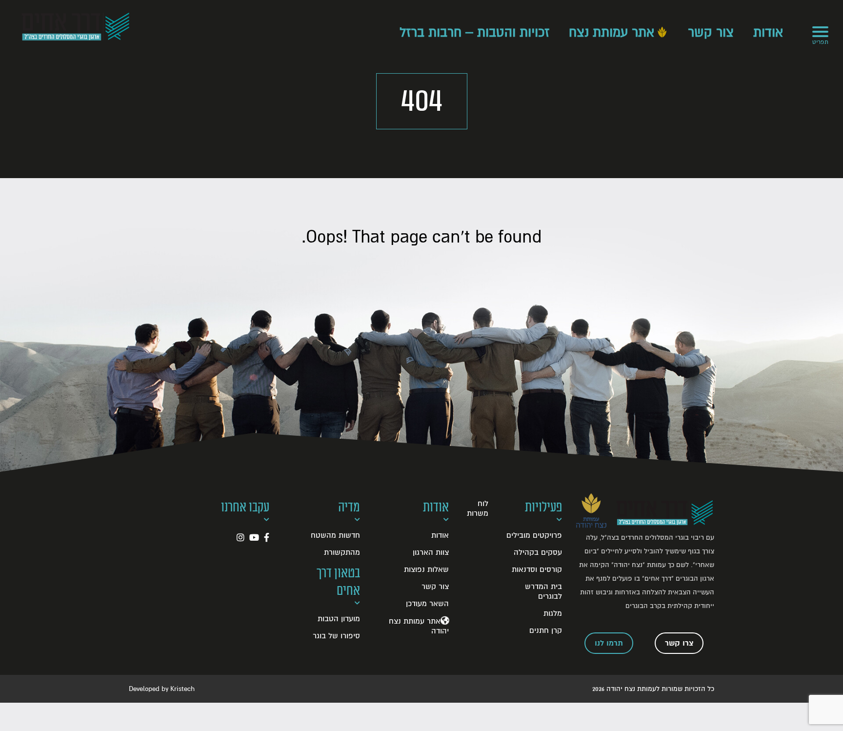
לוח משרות (477, 508)
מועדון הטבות (339, 619)
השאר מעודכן (427, 604)
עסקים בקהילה (538, 552)
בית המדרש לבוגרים (543, 591)
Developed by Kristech (162, 689)
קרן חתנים (545, 630)
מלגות (552, 613)
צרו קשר (679, 643)
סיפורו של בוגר (336, 636)
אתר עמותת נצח (611, 33)
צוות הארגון (431, 552)
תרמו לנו (609, 643)
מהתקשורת (342, 552)
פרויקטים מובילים (534, 535)
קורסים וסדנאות (537, 569)
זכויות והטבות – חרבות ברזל (474, 33)
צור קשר (711, 33)
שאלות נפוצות (426, 569)
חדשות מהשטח (335, 535)
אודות (768, 33)
